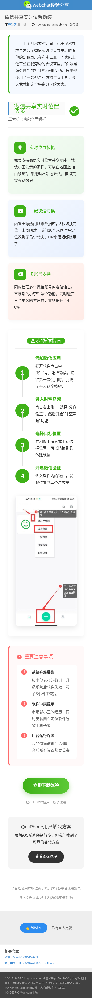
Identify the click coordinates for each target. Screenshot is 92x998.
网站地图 (80, 978)
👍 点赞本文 (34, 928)
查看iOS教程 (46, 856)
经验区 (12, 24)
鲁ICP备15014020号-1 (60, 978)
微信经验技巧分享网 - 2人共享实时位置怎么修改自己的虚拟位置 (46, 5)
